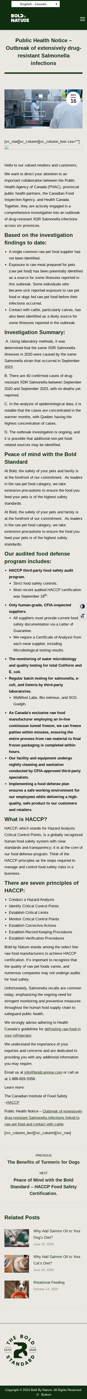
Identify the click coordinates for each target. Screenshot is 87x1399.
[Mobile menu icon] (82, 19)
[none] (35, 4)
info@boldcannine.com (43, 1072)
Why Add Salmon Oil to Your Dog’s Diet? (57, 1234)
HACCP (12, 1102)
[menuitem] (35, 4)
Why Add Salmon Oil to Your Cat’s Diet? (57, 1260)
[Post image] (16, 1238)
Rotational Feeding (48, 1282)
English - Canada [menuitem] (33, 4)
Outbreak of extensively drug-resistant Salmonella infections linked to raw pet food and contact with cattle (43, 1117)
